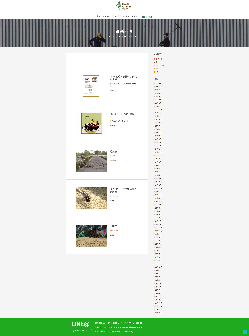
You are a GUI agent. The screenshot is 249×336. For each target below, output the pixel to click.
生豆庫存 (116, 16)
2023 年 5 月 (157, 211)
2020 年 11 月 (158, 306)
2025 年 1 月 (157, 146)
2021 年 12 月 (158, 267)
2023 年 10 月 (158, 195)
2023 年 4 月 (157, 214)
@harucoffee (80, 330)
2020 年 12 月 (158, 303)
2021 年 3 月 (157, 296)
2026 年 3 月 (157, 100)
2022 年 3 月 (157, 257)
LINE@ (80, 323)
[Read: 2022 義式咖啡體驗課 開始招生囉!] (91, 86)
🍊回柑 (156, 72)
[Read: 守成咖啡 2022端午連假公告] (91, 123)
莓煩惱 (113, 151)
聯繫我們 (135, 16)
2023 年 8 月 (157, 201)
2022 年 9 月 (157, 237)
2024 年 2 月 (157, 182)
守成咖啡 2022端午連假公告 (123, 115)
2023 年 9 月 (157, 198)
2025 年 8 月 (157, 123)
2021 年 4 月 (157, 293)
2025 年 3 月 (157, 139)
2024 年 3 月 (157, 178)
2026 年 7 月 (157, 87)
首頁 (98, 16)
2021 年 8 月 (157, 280)
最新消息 (125, 16)
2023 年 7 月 (157, 205)
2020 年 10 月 (158, 310)
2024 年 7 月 (157, 165)
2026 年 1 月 (157, 106)
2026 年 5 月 (157, 93)
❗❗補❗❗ (158, 59)
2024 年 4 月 (157, 175)
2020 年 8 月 (157, 313)
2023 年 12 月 (158, 188)
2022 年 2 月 (157, 260)
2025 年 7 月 (157, 126)
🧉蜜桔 (156, 62)
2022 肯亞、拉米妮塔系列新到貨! (123, 190)
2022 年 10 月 (158, 234)
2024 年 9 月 (157, 159)
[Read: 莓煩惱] (91, 161)
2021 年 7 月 (157, 283)
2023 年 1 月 (157, 224)
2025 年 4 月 (157, 136)
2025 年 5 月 (157, 132)
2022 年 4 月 (157, 254)
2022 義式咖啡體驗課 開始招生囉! (123, 78)
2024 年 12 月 (158, 149)
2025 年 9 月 (157, 119)
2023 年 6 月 (157, 208)
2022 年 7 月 (157, 244)
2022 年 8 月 (157, 241)
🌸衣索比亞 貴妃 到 (160, 65)
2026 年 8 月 (157, 83)
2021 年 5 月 (157, 290)
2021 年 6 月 (157, 287)
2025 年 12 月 (158, 110)
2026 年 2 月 (157, 103)
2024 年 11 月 (158, 152)
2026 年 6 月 (157, 90)
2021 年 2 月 (157, 300)
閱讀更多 (113, 90)
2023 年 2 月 (157, 221)
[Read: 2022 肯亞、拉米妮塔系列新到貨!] (91, 198)
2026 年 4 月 (157, 96)
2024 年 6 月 (157, 169)
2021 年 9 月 (157, 277)
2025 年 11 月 (158, 113)
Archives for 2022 (119, 36)
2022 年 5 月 (157, 251)
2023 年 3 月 (157, 218)
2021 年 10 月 (158, 273)
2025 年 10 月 (158, 116)
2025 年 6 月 (157, 129)
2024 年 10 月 (158, 155)
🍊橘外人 (157, 68)
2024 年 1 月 (157, 185)
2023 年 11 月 (158, 191)
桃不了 (113, 226)
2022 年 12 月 (158, 228)
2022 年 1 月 (157, 264)
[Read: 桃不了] (91, 235)
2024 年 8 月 (157, 162)
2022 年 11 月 (158, 231)
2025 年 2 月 (157, 142)
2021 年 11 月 (158, 270)
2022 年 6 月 (157, 247)
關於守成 (106, 16)
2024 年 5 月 (157, 172)
